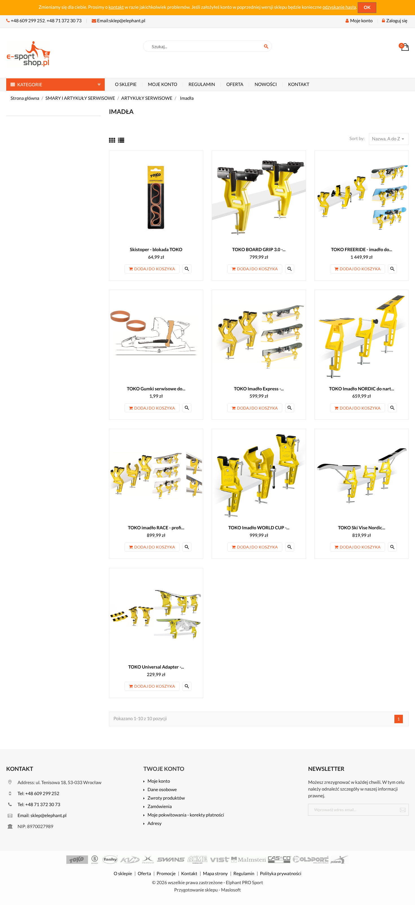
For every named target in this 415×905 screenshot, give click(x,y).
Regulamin (202, 84)
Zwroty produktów (166, 798)
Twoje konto (163, 768)
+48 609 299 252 (28, 20)
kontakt (116, 7)
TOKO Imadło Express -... (259, 388)
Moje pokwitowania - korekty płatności (185, 815)
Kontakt (298, 84)
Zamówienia (159, 806)
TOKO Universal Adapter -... (156, 667)
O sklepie (126, 84)
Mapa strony (215, 873)
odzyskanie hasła (339, 7)
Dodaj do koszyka (154, 268)
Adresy (154, 823)
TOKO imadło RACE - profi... (156, 527)
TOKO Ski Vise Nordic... (361, 527)
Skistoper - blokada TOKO (156, 249)
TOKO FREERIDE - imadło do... (361, 249)
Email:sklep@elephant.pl (120, 20)
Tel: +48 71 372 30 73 (38, 804)
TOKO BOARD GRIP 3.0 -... (258, 249)
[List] (121, 140)
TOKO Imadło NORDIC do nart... (361, 388)
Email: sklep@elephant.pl (42, 815)
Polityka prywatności (280, 873)
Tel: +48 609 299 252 (38, 793)
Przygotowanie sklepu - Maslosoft (207, 890)
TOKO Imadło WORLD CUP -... (258, 527)
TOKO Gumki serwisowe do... (156, 388)
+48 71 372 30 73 (64, 20)
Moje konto (162, 84)
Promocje (166, 873)
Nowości (266, 84)
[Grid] (112, 140)
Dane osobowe (162, 789)
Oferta (234, 84)
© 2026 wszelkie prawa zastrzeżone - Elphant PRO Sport (207, 882)
